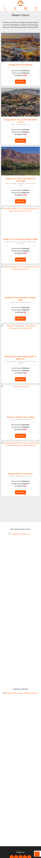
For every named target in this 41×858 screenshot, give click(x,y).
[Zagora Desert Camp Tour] (20, 456)
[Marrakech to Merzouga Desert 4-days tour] (20, 339)
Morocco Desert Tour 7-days (20, 417)
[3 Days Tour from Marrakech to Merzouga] (20, 161)
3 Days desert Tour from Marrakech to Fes (20, 120)
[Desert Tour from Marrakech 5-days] (20, 221)
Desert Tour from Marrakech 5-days (20, 239)
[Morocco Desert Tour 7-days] (20, 399)
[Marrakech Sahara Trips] (20, 3)
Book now (20, 81)
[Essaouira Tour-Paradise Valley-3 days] (20, 280)
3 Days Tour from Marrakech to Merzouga (20, 179)
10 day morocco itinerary (20, 64)
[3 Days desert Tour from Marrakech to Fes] (20, 102)
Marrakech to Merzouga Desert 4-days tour (20, 357)
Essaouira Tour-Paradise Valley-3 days (20, 298)
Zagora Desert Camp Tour (20, 473)
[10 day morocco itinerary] (20, 47)
